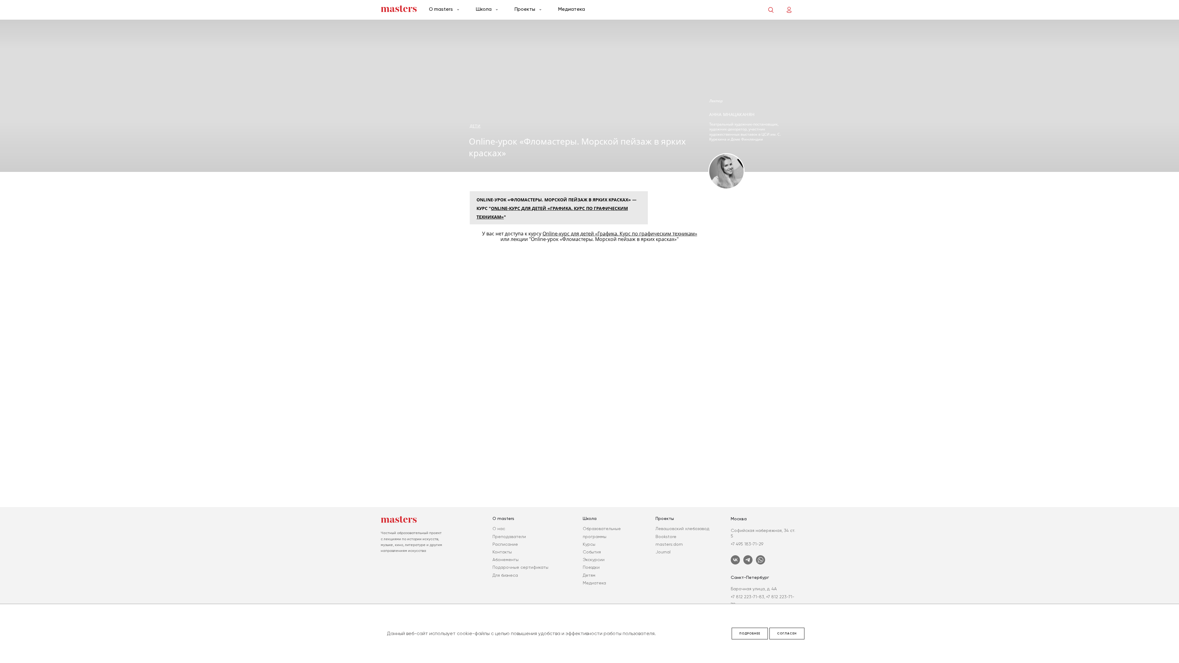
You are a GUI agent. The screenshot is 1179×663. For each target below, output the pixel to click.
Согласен (787, 633)
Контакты (502, 551)
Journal (663, 551)
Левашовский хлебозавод (682, 528)
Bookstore (666, 536)
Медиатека (571, 9)
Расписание (505, 544)
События (592, 551)
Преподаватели (509, 536)
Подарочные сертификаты (520, 567)
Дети (475, 126)
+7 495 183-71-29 (747, 543)
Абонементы (505, 559)
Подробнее (749, 633)
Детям (589, 575)
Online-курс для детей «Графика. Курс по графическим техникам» (620, 233)
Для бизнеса (505, 575)
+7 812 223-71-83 (747, 596)
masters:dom (669, 544)
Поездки (591, 567)
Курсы (589, 544)
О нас (498, 528)
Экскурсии (594, 559)
